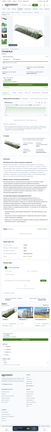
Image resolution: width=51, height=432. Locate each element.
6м (41, 102)
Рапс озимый (5, 402)
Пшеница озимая (5, 391)
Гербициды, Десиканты (20, 9)
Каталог (9, 1)
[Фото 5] (4, 41)
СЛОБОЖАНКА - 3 (23, 319)
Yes (28, 428)
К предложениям (25, 339)
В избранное (7, 87)
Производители (29, 400)
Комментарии (45, 92)
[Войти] (47, 5)
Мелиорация (29, 383)
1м (36, 102)
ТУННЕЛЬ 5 (5, 319)
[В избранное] (15, 308)
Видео (27, 92)
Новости (15, 1)
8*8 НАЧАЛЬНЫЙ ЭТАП (40, 319)
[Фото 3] (4, 30)
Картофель (35, 8)
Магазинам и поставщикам (8, 416)
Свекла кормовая (6, 398)
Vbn (15, 124)
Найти (35, 5)
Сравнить (46, 87)
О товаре (14, 92)
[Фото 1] (4, 18)
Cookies (43, 426)
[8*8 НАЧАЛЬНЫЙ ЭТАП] (41, 312)
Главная (4, 1)
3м (39, 102)
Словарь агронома (30, 398)
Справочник (25, 1)
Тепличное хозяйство (27, 12)
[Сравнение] (44, 5)
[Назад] (36, 305)
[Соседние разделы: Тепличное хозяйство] (33, 12)
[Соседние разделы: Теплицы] (20, 12)
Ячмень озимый (5, 400)
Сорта (27, 377)
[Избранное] (40, 5)
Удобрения (46, 8)
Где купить (6, 92)
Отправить (43, 280)
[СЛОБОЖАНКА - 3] (25, 312)
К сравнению (8, 349)
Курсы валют (29, 404)
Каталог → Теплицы (27, 256)
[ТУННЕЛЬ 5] (9, 312)
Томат (9, 8)
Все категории (29, 385)
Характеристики (36, 92)
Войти (29, 280)
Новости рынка (29, 393)
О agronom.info (5, 412)
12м (45, 102)
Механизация (29, 381)
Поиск (27, 406)
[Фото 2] (4, 24)
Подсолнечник (28, 8)
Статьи (19, 1)
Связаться (4, 420)
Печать (6, 354)
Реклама (4, 418)
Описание (20, 92)
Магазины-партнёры (31, 402)
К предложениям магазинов (25, 84)
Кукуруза (14, 8)
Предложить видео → (43, 228)
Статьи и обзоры (30, 391)
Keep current (33, 428)
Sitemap (47, 426)
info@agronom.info (7, 384)
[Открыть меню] (2, 5)
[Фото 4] (4, 36)
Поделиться (8, 352)
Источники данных (6, 414)
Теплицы (17, 12)
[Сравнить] (15, 311)
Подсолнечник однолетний (8, 395)
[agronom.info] (11, 5)
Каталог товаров (10, 12)
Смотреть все (46, 305)
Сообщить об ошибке (9, 293)
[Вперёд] (40, 305)
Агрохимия (28, 379)
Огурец (41, 8)
